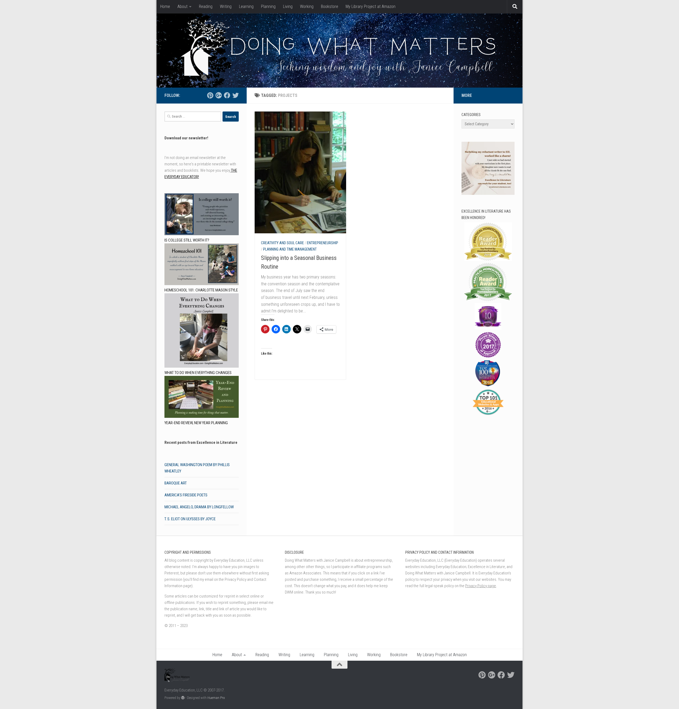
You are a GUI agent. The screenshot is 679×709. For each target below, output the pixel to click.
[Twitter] (235, 95)
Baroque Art (175, 483)
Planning (268, 6)
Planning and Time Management (290, 249)
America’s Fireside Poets (185, 495)
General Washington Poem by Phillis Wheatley (197, 468)
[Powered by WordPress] (183, 697)
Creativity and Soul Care (282, 243)
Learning (246, 6)
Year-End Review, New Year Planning (196, 422)
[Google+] (218, 95)
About (182, 6)
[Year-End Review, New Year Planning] (201, 398)
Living (288, 6)
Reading (205, 6)
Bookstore (329, 6)
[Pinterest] (210, 95)
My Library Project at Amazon (370, 6)
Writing (226, 6)
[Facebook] (227, 95)
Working (307, 6)
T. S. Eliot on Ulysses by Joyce (190, 519)
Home (165, 6)
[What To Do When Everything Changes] (201, 331)
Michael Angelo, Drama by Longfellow (199, 507)
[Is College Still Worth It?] (201, 215)
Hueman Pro (216, 698)
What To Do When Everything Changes (198, 372)
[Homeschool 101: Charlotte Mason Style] (201, 265)
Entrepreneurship (322, 243)
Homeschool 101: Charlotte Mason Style (201, 290)
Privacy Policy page (480, 585)
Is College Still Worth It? (186, 240)
